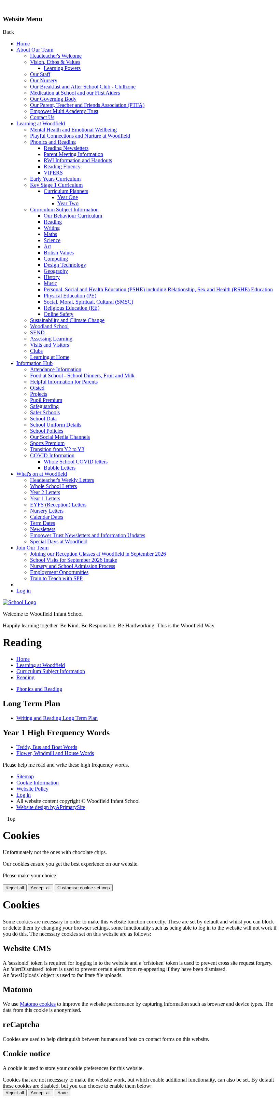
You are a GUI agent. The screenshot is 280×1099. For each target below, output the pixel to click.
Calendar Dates (46, 517)
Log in (23, 591)
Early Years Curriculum (55, 179)
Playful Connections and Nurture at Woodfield (80, 136)
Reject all (14, 887)
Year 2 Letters (45, 492)
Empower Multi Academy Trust (64, 111)
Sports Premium (47, 443)
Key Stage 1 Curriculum (56, 185)
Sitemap (25, 776)
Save (62, 1092)
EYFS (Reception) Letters (58, 504)
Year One (67, 197)
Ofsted (37, 388)
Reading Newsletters (66, 148)
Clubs (36, 351)
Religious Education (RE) (71, 308)
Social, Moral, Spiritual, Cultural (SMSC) (88, 302)
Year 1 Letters (45, 498)
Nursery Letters (47, 511)
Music (50, 283)
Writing (52, 228)
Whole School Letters (53, 486)
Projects (38, 394)
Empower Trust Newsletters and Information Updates (87, 535)
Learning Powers (62, 68)
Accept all (41, 887)
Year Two (68, 203)
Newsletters (42, 529)
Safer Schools (45, 412)
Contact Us (42, 117)
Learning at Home (49, 357)
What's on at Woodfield (41, 474)
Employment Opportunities (59, 572)
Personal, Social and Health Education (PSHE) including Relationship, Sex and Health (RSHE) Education (158, 289)
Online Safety (58, 314)
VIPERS (53, 173)
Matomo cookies (38, 1004)
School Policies (46, 431)
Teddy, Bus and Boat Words (46, 747)
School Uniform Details (55, 425)
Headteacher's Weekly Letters (62, 480)
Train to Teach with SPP (56, 578)
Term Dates (42, 523)
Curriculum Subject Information (64, 209)
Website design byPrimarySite (50, 807)
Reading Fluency (62, 166)
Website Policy (32, 789)
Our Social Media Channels (60, 437)
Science (52, 240)
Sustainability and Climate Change (67, 320)
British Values (59, 252)
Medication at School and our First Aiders (75, 93)
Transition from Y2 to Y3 (57, 449)
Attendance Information (55, 369)
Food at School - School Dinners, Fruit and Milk (82, 375)
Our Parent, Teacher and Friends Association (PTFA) (87, 105)
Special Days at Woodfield (58, 541)
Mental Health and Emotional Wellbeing (73, 130)
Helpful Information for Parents (64, 382)
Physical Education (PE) (70, 295)
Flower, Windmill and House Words (55, 753)
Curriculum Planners (66, 191)
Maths (50, 234)
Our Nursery (43, 80)
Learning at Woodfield (40, 123)
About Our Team (34, 50)
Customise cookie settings (83, 887)
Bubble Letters (59, 468)
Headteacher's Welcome (56, 56)
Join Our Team (32, 548)
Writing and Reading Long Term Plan (57, 718)
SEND (37, 332)
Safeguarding (44, 406)
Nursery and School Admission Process (72, 566)
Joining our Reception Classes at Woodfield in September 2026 (98, 554)
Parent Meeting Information (73, 154)
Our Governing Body (53, 99)
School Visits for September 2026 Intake (73, 560)
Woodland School (49, 326)
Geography (56, 271)
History (52, 277)
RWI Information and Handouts (78, 160)
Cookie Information (37, 782)
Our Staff (40, 74)
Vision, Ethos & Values (55, 62)
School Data (43, 418)
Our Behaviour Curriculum (73, 216)
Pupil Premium (46, 400)
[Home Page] (19, 602)
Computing (56, 259)
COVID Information (52, 455)
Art (47, 246)
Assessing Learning (51, 339)
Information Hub (34, 363)
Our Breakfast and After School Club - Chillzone (83, 86)
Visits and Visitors (49, 345)
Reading (53, 222)
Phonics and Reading (53, 142)
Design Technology (65, 265)
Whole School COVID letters (76, 461)
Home (23, 43)
